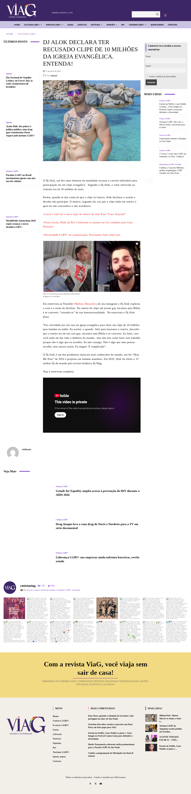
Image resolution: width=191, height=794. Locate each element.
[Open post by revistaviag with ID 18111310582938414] (130, 608)
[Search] (157, 14)
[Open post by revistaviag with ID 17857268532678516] (153, 608)
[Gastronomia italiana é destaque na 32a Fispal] (150, 138)
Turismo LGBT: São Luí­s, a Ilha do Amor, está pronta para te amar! (172, 124)
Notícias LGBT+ (62, 486)
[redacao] (45, 75)
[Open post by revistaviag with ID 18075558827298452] (177, 631)
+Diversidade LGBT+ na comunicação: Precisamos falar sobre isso (81, 234)
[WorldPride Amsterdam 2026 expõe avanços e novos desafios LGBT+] (21, 201)
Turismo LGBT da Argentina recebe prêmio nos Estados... (170, 729)
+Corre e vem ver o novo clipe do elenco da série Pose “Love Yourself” (84, 214)
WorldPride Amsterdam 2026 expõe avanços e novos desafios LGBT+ (21, 223)
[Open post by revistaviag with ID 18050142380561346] (84, 608)
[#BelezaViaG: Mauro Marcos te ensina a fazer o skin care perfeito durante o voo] (151, 718)
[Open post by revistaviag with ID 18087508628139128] (130, 631)
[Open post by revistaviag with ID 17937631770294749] (60, 608)
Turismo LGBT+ (12, 171)
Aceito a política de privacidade (162, 76)
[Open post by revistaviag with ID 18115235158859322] (107, 631)
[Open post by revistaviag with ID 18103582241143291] (37, 608)
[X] (94, 169)
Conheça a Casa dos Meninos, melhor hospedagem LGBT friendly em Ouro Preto (171, 170)
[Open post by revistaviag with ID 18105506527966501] (153, 631)
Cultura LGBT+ (27, 34)
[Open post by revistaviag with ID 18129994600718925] (37, 631)
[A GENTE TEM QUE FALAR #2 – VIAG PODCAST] (151, 738)
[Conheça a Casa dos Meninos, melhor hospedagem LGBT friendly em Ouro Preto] (150, 169)
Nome (148, 56)
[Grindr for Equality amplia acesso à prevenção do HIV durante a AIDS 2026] (28, 491)
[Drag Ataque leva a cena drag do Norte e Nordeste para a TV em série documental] (28, 524)
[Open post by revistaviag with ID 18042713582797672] (107, 608)
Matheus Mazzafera (85, 303)
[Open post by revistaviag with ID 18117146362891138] (84, 631)
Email (148, 66)
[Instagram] (165, 15)
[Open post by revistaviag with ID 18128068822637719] (14, 608)
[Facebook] (85, 169)
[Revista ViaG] (28, 10)
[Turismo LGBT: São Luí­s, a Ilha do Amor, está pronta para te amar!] (150, 123)
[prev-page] (146, 181)
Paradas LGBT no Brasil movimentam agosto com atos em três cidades (21, 178)
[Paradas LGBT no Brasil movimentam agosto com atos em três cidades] (21, 155)
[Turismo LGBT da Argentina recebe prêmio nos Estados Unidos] (151, 728)
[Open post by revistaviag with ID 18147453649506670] (60, 631)
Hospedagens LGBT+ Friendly (170, 164)
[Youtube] (101, 784)
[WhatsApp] (112, 169)
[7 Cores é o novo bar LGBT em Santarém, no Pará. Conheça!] (150, 153)
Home (10, 34)
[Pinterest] (103, 169)
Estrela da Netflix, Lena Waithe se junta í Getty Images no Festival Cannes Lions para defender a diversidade (110, 736)
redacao (53, 75)
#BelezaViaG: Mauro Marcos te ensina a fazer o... (170, 718)
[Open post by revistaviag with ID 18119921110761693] (177, 608)
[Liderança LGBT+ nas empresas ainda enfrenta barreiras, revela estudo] (28, 557)
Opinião (9, 74)
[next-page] (151, 181)
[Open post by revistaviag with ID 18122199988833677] (14, 631)
